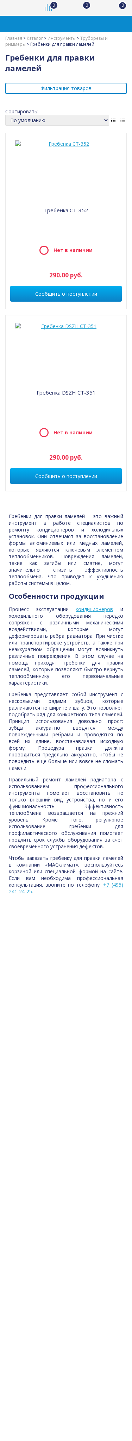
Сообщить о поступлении (66, 293)
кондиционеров (94, 609)
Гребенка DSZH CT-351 (66, 392)
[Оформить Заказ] (117, 8)
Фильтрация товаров (66, 88)
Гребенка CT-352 (66, 210)
